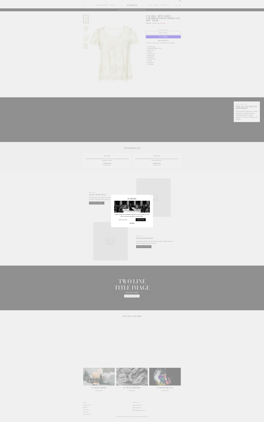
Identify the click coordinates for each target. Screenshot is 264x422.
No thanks (132, 223)
